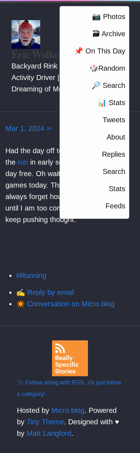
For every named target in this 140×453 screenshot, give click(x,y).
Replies (113, 154)
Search (114, 171)
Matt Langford (49, 433)
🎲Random (107, 68)
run (23, 162)
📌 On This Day (99, 51)
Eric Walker (37, 54)
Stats (117, 189)
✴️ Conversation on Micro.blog (65, 304)
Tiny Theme (45, 422)
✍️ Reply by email (45, 292)
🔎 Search (108, 85)
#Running (31, 275)
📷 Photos (108, 16)
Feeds (115, 206)
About (116, 137)
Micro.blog (67, 410)
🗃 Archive (109, 34)
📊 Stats (111, 103)
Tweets (114, 120)
